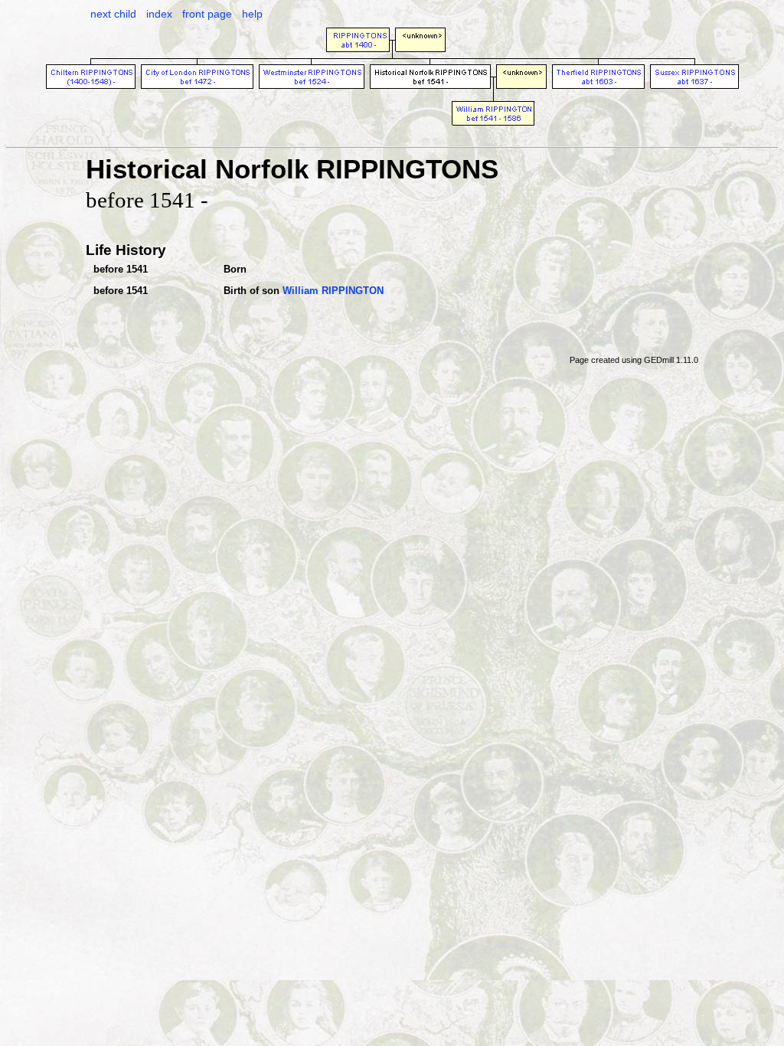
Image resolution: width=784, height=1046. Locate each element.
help (252, 14)
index (159, 14)
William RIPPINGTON (333, 290)
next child (113, 14)
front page (207, 14)
